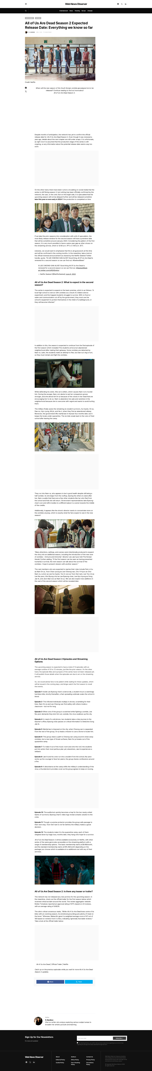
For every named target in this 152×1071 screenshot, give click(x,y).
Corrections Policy (90, 1063)
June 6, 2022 (71, 274)
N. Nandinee (49, 1020)
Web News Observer (76, 3)
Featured (38, 18)
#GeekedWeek (81, 268)
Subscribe (119, 1038)
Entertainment (29, 18)
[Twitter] (121, 4)
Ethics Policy (75, 1059)
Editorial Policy (60, 1059)
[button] (26, 4)
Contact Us (89, 1057)
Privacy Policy (90, 1059)
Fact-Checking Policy (75, 1063)
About (58, 1057)
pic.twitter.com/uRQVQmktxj (48, 270)
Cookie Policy (60, 1062)
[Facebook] (118, 4)
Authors (73, 1057)
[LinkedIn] (125, 4)
